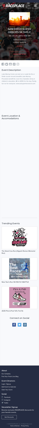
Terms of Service (15, 426)
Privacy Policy (25, 426)
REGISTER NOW (19, 54)
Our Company (6, 374)
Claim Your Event (7, 390)
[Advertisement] (19, 100)
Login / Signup (6, 384)
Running (19, 46)
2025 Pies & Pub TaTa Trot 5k (12, 311)
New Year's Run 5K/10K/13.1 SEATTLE (15, 282)
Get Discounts (9, 417)
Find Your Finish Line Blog (10, 376)
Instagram (7, 400)
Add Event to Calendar (9, 387)
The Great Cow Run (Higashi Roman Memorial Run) (18, 252)
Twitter (6, 403)
